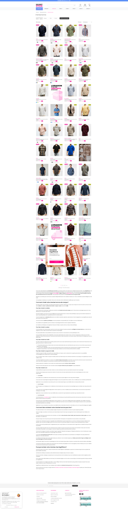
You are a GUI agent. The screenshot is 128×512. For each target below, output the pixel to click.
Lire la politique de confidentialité (6, 503)
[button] (81, 246)
